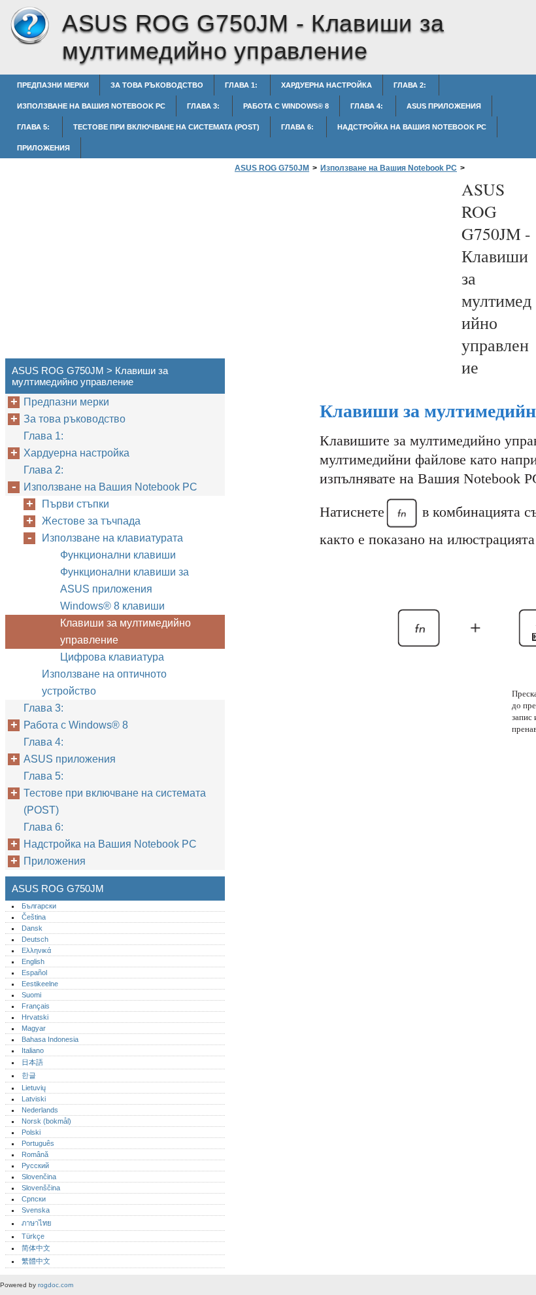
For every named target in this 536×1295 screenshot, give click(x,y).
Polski (31, 1132)
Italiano (33, 1050)
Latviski (34, 1099)
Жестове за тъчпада (91, 521)
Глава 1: (242, 85)
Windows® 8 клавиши (112, 606)
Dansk (32, 928)
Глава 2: (411, 85)
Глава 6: (298, 127)
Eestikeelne (40, 984)
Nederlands (40, 1110)
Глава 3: (204, 106)
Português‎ (38, 1143)
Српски (34, 1199)
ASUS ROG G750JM (29, 26)
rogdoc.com (55, 1284)
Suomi (31, 995)
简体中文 (36, 1248)
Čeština (34, 917)
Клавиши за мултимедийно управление (125, 631)
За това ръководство (156, 85)
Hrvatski (35, 1017)
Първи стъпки (75, 503)
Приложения (43, 148)
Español (34, 972)
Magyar (34, 1028)
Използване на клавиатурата (112, 538)
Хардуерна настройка (326, 85)
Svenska (36, 1210)
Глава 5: (34, 127)
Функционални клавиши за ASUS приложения (124, 580)
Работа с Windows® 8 (286, 106)
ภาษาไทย (37, 1223)
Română (35, 1154)
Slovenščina (41, 1188)
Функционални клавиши (118, 555)
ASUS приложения (444, 106)
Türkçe (33, 1236)
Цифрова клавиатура (112, 657)
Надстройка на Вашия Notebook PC (411, 127)
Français (36, 1006)
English (33, 961)
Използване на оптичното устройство (104, 682)
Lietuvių (34, 1088)
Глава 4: (367, 106)
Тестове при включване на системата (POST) (166, 127)
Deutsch (35, 939)
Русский (35, 1165)
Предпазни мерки (53, 85)
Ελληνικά (36, 950)
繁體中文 (36, 1261)
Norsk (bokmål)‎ (46, 1121)
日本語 (32, 1062)
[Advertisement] (341, 269)
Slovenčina (39, 1177)
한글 (29, 1075)
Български (39, 906)
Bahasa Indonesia (50, 1039)
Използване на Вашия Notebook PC (91, 106)
